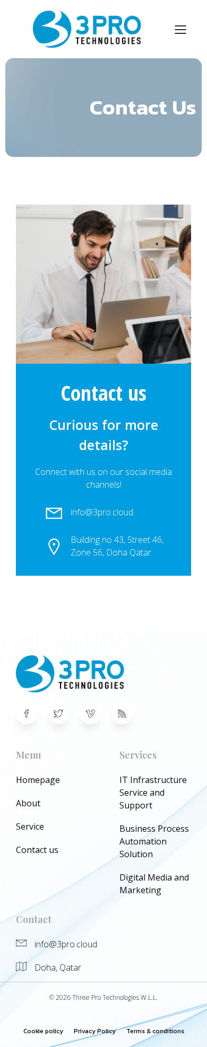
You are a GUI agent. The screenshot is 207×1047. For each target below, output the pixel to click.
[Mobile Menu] (180, 29)
